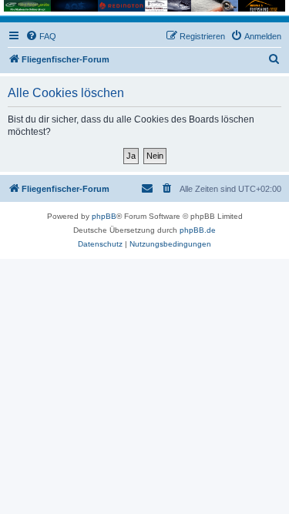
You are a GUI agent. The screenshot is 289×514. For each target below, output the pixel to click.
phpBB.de (198, 230)
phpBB (104, 216)
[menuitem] (40, 36)
